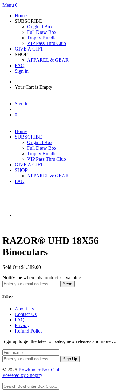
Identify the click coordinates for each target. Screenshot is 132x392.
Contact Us (26, 314)
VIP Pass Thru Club (46, 43)
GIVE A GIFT (29, 48)
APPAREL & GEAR (48, 60)
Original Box (39, 26)
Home (21, 15)
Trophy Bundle (41, 37)
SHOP (22, 170)
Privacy (22, 325)
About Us (24, 308)
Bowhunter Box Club (39, 369)
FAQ (20, 65)
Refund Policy (29, 330)
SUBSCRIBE (30, 136)
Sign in (22, 71)
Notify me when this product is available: (42, 277)
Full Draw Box (41, 32)
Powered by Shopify (22, 375)
